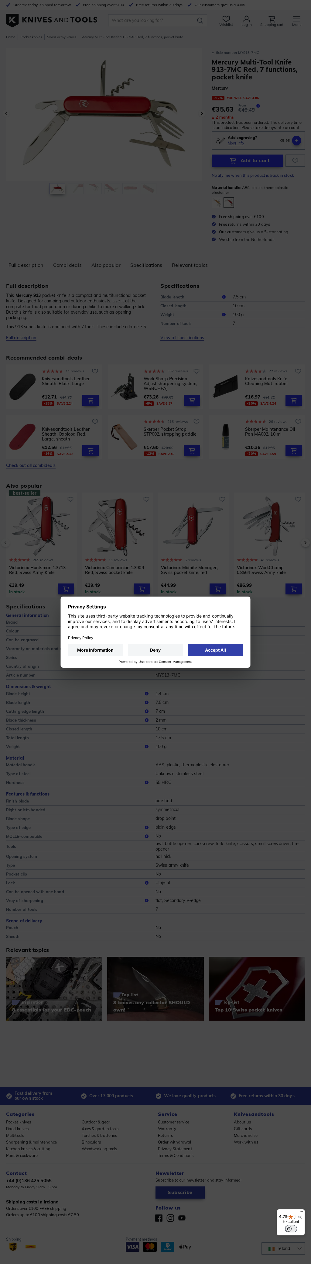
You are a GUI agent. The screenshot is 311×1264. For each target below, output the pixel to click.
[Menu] (301, 1213)
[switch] (291, 1228)
